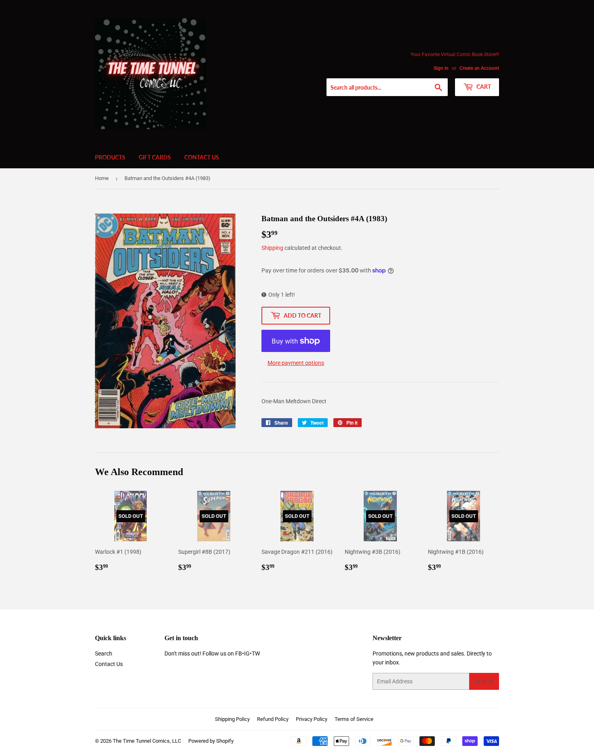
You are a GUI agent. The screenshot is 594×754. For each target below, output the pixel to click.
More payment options (296, 363)
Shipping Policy (232, 719)
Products (110, 157)
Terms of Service (354, 719)
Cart (483, 86)
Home (102, 178)
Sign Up (484, 682)
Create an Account (479, 68)
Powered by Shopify (211, 741)
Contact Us (201, 157)
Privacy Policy (311, 719)
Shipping (272, 248)
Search (103, 653)
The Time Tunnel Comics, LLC (147, 741)
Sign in (441, 68)
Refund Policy (273, 719)
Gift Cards (155, 157)
